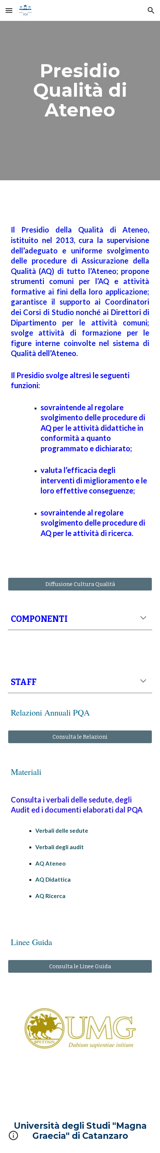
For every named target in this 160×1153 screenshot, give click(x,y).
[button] (9, 10)
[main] (80, 90)
